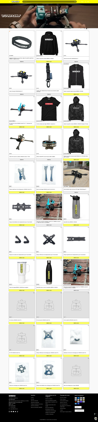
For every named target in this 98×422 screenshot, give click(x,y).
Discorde (32, 399)
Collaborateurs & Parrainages (50, 410)
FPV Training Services (64, 404)
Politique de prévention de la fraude (50, 405)
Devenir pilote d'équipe (64, 400)
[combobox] (49, 2)
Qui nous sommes (63, 397)
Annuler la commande (35, 405)
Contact (32, 397)
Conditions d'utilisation (49, 414)
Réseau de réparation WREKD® (36, 407)
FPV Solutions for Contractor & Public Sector (65, 406)
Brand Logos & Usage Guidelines (66, 411)
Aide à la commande (34, 400)
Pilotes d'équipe (63, 399)
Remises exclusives (48, 398)
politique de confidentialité (50, 412)
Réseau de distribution (49, 407)
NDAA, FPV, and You (63, 402)
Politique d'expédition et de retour (37, 404)
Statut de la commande (35, 402)
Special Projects (63, 408)
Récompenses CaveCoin (49, 409)
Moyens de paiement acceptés (50, 400)
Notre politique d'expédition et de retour (51, 402)
